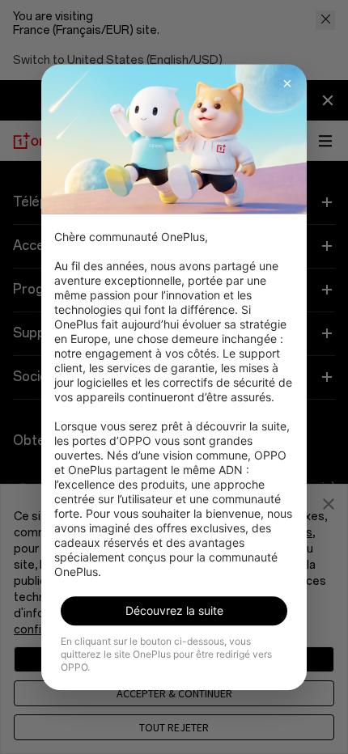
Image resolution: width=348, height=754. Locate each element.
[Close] (287, 83)
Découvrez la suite (174, 610)
